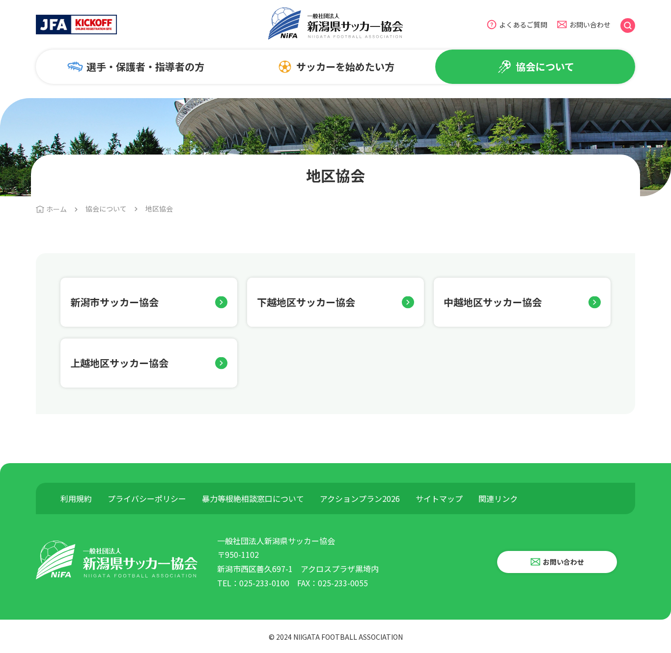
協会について (106, 208)
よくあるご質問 (523, 24)
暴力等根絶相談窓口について (253, 498)
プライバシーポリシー (147, 498)
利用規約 (76, 498)
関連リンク (498, 498)
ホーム (56, 209)
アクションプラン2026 (360, 498)
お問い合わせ (590, 24)
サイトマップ (439, 498)
